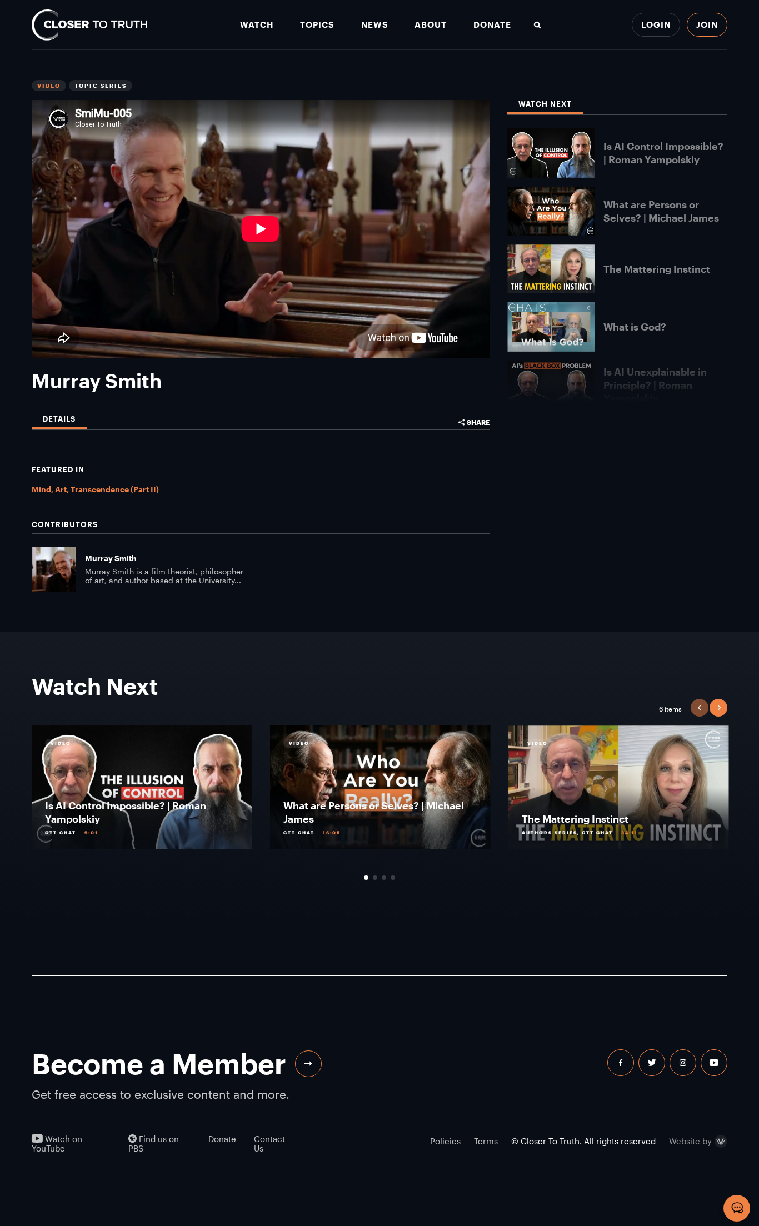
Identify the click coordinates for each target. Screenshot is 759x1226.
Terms (486, 1141)
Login (656, 24)
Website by (690, 1141)
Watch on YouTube (57, 1143)
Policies (445, 1141)
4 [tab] (393, 877)
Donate (492, 24)
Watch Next (545, 104)
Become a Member (159, 1063)
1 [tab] (366, 877)
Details (59, 419)
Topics (317, 24)
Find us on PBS (153, 1143)
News (374, 24)
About (431, 24)
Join (707, 24)
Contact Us (269, 1143)
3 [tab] (384, 877)
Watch (256, 24)
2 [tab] (375, 877)
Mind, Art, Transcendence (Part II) (95, 489)
